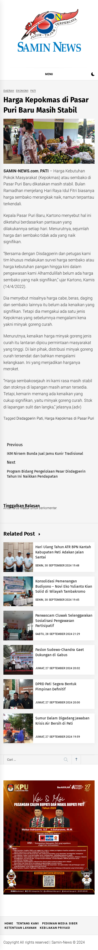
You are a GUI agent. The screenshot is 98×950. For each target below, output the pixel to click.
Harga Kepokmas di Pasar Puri (69, 418)
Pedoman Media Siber (60, 923)
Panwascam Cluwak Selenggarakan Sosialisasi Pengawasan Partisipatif (63, 620)
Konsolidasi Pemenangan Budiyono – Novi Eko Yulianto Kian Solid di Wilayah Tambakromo (63, 586)
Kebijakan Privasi (55, 927)
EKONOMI (22, 90)
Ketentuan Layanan (20, 927)
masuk (25, 508)
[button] (93, 75)
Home (9, 923)
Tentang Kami (27, 923)
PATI (33, 90)
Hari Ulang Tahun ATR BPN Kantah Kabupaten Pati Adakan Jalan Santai (63, 552)
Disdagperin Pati (29, 418)
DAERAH (8, 90)
